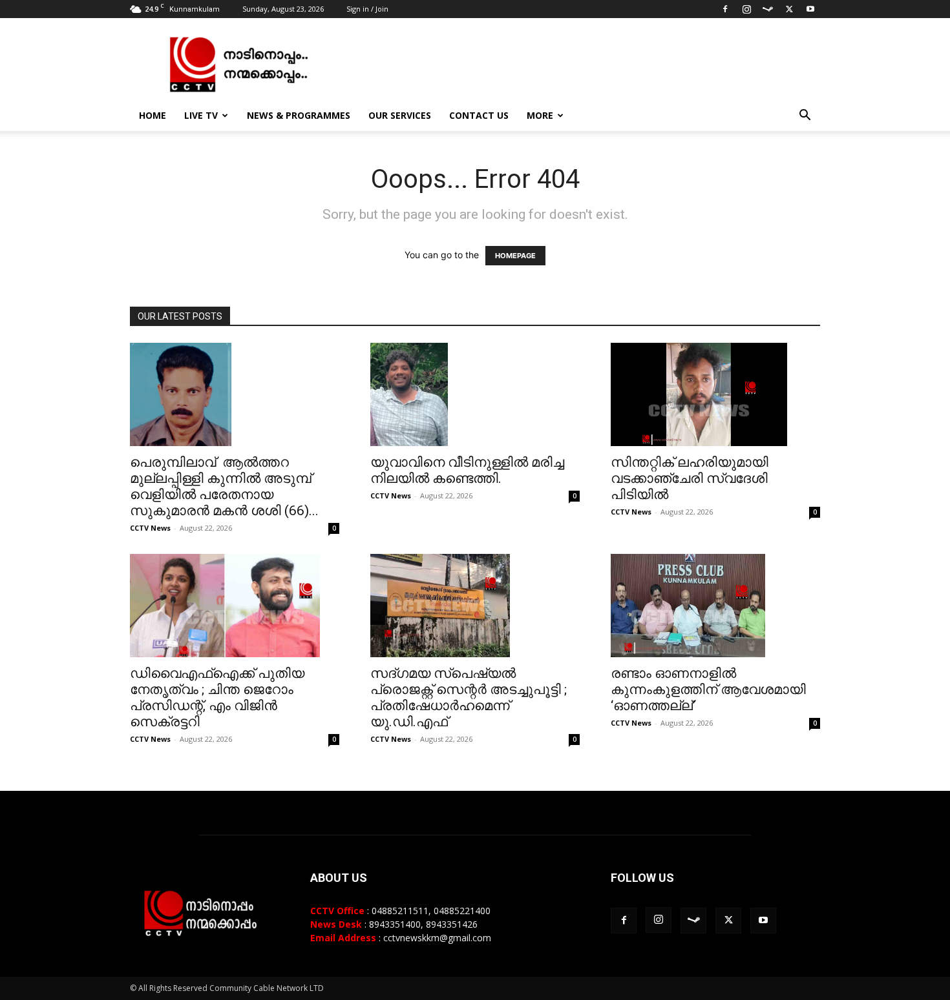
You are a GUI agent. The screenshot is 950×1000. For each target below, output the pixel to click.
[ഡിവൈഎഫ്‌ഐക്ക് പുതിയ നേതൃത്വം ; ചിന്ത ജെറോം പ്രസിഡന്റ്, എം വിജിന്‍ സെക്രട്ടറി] (234, 605)
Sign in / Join (367, 9)
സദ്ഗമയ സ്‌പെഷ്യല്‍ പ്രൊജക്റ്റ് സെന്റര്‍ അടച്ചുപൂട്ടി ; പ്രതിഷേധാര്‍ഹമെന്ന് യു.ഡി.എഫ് (468, 698)
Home (152, 115)
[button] (804, 116)
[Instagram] (746, 9)
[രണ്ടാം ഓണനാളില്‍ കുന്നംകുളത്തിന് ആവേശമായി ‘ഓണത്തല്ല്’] (715, 605)
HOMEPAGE (515, 255)
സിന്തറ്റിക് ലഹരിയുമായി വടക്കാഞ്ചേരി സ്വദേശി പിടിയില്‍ (689, 478)
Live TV (201, 115)
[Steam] (767, 9)
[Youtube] (810, 9)
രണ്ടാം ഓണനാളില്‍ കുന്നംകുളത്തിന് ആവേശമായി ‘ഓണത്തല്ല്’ (708, 689)
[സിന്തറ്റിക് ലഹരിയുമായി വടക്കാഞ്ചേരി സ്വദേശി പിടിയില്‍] (715, 394)
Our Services (399, 115)
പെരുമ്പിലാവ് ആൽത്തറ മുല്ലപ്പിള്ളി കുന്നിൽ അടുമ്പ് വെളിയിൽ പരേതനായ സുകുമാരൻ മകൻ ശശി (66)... (224, 486)
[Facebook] (725, 9)
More (540, 115)
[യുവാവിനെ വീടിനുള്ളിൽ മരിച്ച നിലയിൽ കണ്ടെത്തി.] (475, 394)
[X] (789, 9)
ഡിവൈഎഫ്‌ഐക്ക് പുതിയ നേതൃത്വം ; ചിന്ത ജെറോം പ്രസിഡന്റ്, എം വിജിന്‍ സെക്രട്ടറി (217, 698)
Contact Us (479, 115)
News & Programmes (298, 115)
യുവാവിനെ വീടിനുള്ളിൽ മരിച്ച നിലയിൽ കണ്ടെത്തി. (467, 470)
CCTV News (150, 528)
